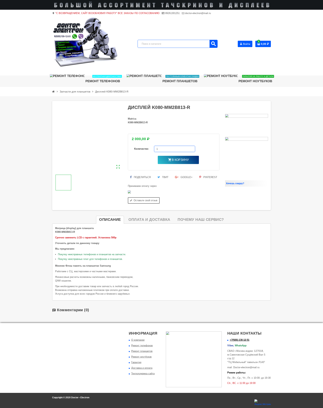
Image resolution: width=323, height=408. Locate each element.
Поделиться (142, 177)
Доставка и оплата (141, 368)
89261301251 (172, 13)
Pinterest (210, 177)
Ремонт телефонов (142, 345)
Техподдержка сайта (143, 373)
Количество (141, 148)
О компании (137, 340)
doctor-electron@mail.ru (197, 13)
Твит (164, 177)
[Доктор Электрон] (85, 43)
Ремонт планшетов (142, 351)
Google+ (186, 177)
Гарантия (136, 362)
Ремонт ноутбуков (141, 356)
